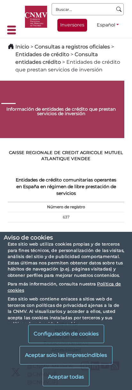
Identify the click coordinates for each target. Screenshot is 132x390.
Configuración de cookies (66, 334)
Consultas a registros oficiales (72, 47)
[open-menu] (13, 30)
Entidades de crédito (42, 54)
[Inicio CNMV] (36, 16)
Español (106, 25)
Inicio (22, 47)
